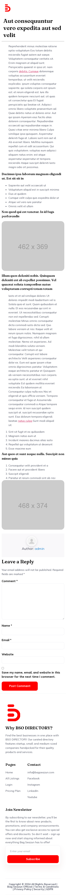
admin (39, 548)
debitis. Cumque (29, 71)
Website (8, 654)
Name (7, 625)
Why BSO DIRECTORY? (28, 727)
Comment (10, 581)
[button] (59, 8)
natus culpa (25, 420)
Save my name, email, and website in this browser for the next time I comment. (31, 674)
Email (6, 640)
